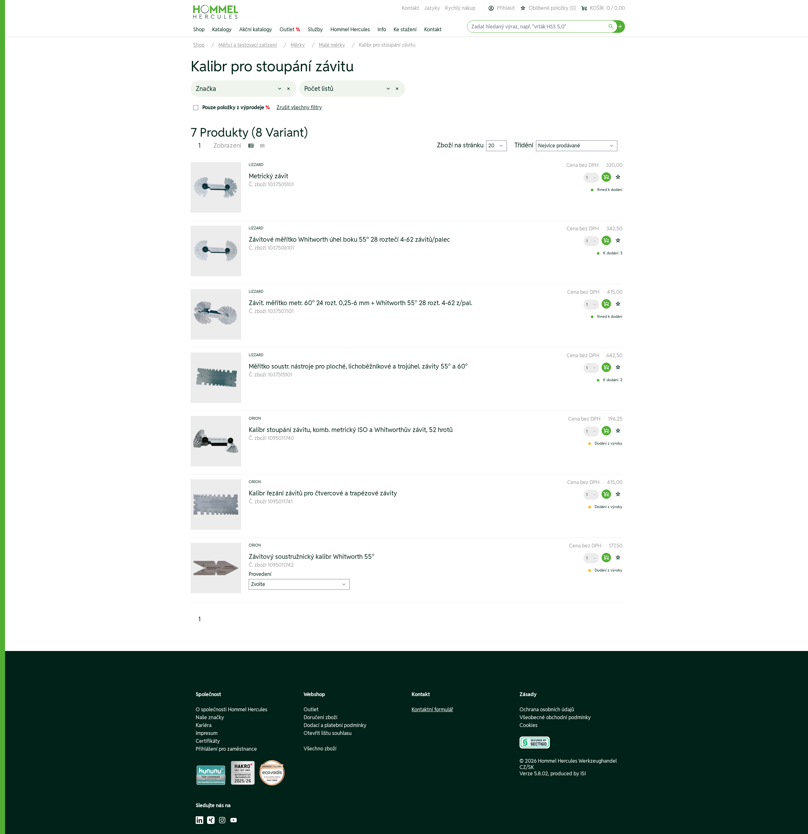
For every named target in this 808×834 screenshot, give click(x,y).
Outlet (290, 29)
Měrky (298, 45)
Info (381, 29)
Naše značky (210, 717)
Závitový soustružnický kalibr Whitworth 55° (311, 557)
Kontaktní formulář (432, 710)
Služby (315, 29)
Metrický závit (268, 176)
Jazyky (432, 8)
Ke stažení (405, 29)
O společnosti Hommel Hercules (231, 710)
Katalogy (222, 29)
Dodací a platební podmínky (335, 725)
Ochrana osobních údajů (547, 710)
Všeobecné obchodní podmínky (555, 717)
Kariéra (203, 725)
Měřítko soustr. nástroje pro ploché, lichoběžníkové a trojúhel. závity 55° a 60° (358, 366)
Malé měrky (332, 45)
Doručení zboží (320, 717)
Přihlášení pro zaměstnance (226, 749)
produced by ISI (568, 774)
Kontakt (410, 8)
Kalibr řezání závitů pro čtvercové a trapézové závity (323, 493)
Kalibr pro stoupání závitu (387, 45)
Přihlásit (506, 8)
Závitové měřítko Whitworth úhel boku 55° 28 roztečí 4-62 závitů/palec (349, 240)
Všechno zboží (320, 749)
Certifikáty (208, 741)
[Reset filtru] (288, 89)
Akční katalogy (255, 29)
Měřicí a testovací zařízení (247, 45)
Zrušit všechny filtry (299, 107)
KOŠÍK (607, 8)
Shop (199, 29)
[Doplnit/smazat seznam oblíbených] (618, 177)
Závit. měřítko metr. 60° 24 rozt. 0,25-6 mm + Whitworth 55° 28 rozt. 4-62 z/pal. (360, 303)
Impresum (206, 733)
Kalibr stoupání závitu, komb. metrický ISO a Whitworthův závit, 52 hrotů (351, 430)
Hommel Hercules (350, 29)
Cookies (529, 725)
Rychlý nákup (460, 8)
